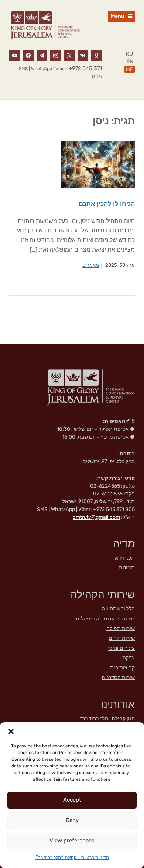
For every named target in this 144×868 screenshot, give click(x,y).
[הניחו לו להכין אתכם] (98, 164)
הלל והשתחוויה (118, 609)
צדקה (129, 658)
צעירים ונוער (121, 648)
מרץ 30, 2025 (120, 265)
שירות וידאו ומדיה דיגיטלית (105, 619)
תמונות (127, 567)
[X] (69, 55)
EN (129, 61)
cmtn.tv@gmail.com (96, 517)
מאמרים (90, 265)
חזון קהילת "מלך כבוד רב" (107, 718)
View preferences (72, 840)
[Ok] (96, 55)
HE (129, 69)
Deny (72, 820)
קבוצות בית (122, 668)
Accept (72, 799)
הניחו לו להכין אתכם (107, 203)
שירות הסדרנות (118, 677)
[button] (11, 731)
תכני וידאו (124, 558)
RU (129, 53)
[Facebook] (28, 55)
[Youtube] (14, 55)
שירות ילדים (122, 638)
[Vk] (83, 55)
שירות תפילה (120, 628)
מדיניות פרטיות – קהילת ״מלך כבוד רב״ (72, 857)
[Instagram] (55, 55)
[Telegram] (42, 55)
